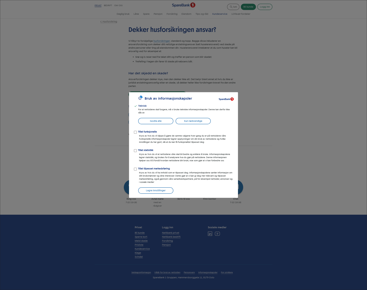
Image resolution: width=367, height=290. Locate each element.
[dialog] (183, 145)
